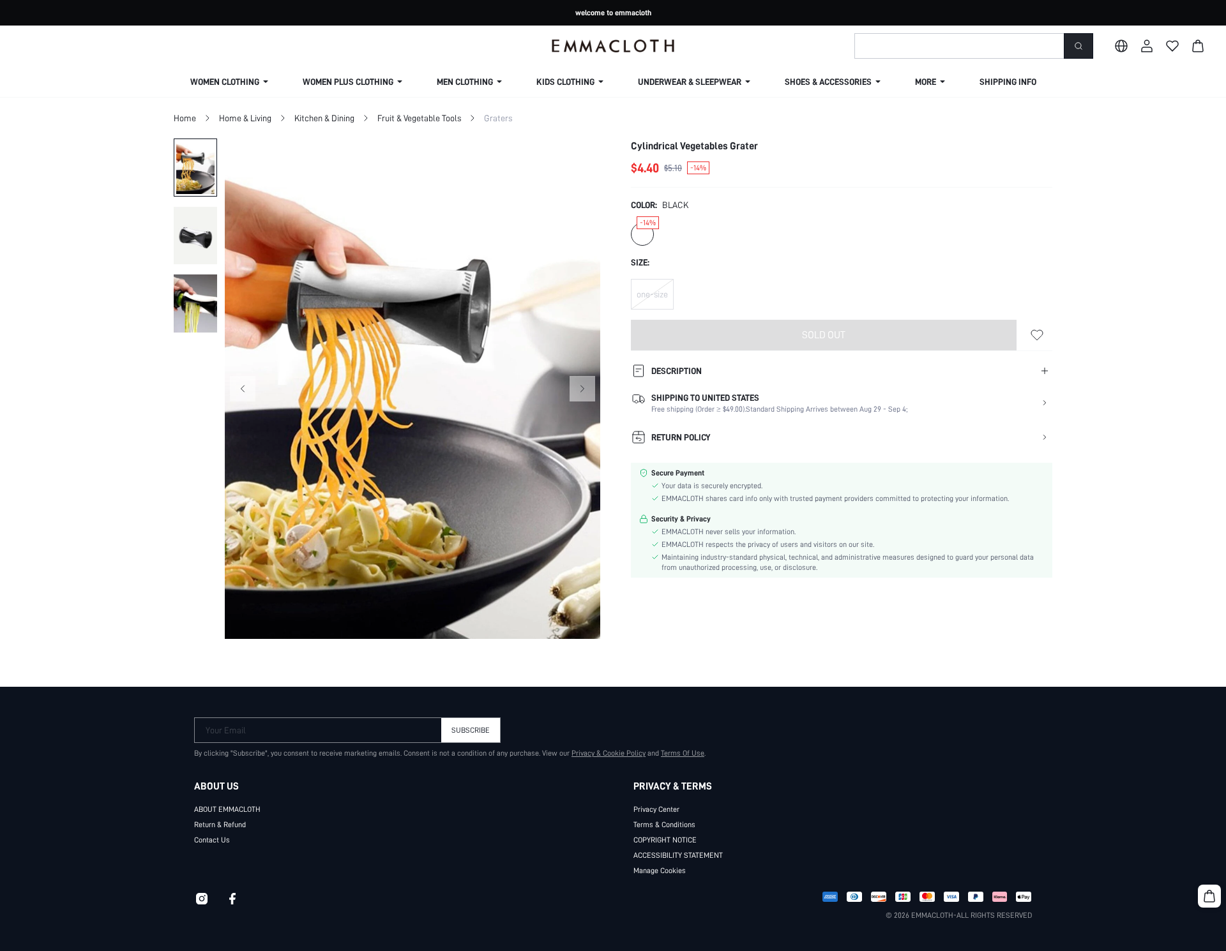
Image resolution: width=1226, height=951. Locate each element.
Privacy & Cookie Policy (608, 753)
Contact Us (212, 839)
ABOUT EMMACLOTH (227, 809)
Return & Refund (220, 824)
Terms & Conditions (664, 824)
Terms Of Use (682, 753)
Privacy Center (656, 809)
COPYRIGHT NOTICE (665, 839)
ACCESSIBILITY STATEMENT (678, 855)
